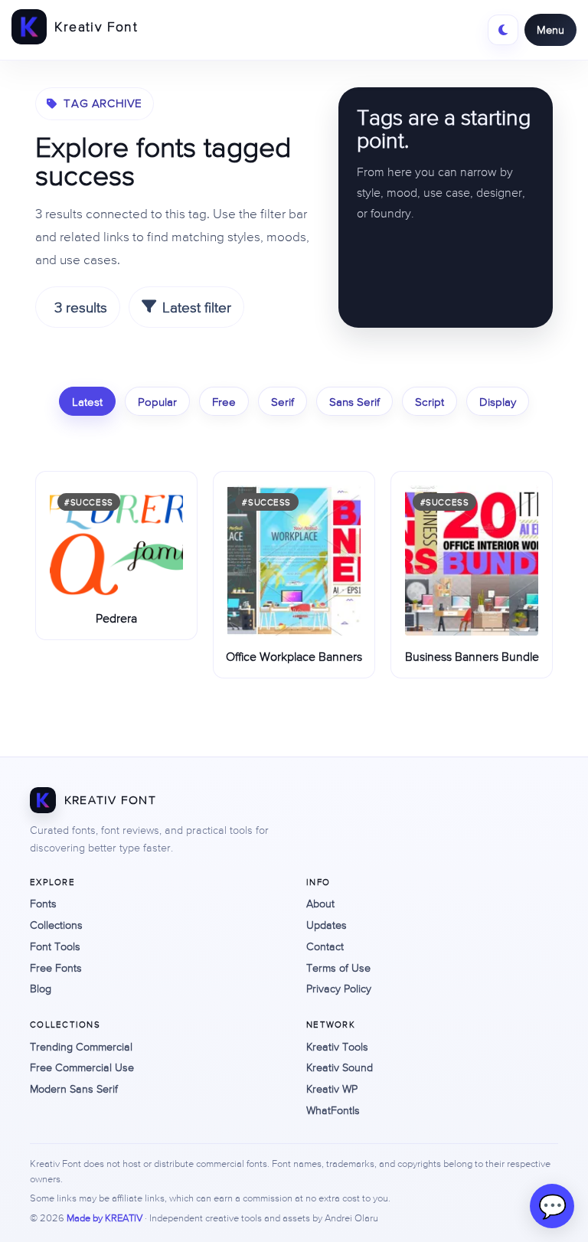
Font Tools (55, 946)
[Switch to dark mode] (503, 30)
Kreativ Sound (339, 1067)
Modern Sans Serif (74, 1089)
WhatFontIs (333, 1110)
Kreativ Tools (337, 1047)
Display (497, 401)
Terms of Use (338, 968)
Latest (87, 401)
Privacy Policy (338, 988)
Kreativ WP (332, 1089)
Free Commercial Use (82, 1067)
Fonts (43, 903)
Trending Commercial (81, 1047)
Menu (550, 29)
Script (429, 401)
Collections (56, 925)
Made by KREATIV (104, 1218)
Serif (282, 401)
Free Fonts (56, 968)
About (320, 903)
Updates (326, 925)
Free (224, 401)
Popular (157, 401)
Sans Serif (354, 401)
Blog (40, 988)
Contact (325, 946)
